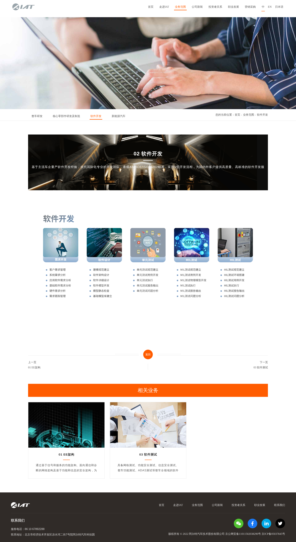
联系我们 (279, 505)
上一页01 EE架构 (34, 365)
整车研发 (37, 116)
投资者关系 (215, 6)
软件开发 (95, 116)
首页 (150, 6)
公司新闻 (197, 6)
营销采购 (250, 6)
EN (270, 6)
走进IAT (164, 6)
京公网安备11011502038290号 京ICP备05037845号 (255, 533)
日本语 (279, 6)
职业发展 (233, 6)
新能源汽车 (118, 116)
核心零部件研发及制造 (66, 116)
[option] (148, 63)
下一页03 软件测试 (261, 365)
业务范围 (180, 6)
